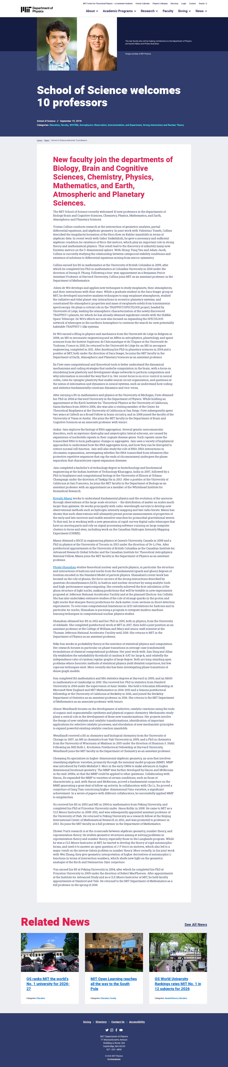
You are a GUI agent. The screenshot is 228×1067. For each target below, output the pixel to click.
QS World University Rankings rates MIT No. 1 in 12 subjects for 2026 (178, 984)
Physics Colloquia (160, 3)
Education (55, 125)
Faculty (168, 11)
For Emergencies (114, 1059)
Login (183, 3)
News (46, 140)
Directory (174, 3)
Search (202, 3)
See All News (196, 924)
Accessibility (137, 1022)
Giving (87, 1022)
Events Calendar (142, 3)
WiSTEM (74, 125)
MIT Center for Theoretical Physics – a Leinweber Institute (108, 3)
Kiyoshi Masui (62, 498)
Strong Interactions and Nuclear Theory (163, 125)
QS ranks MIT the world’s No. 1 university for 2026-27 (48, 984)
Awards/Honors (171, 998)
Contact (192, 3)
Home (39, 140)
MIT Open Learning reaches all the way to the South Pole (114, 984)
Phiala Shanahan (64, 567)
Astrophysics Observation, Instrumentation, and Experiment (111, 125)
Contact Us (118, 1022)
